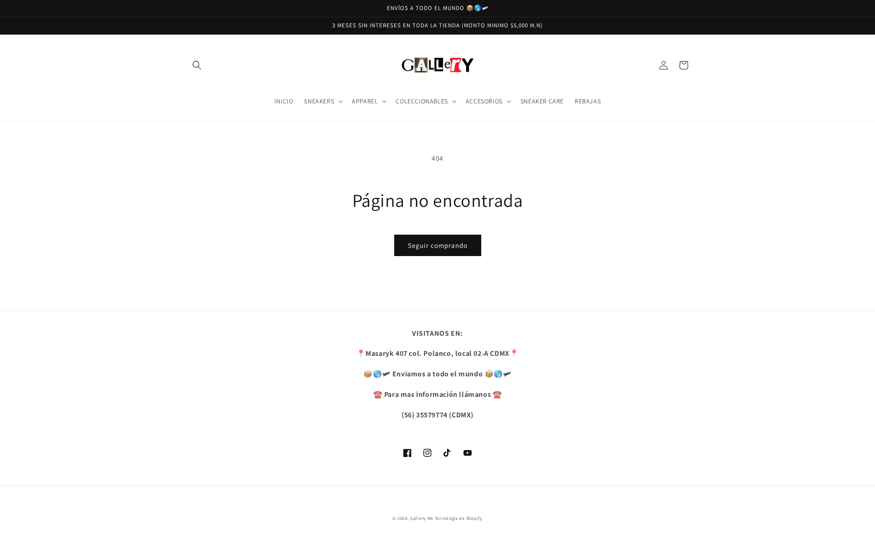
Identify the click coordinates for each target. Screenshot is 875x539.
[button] (197, 65)
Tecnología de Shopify (459, 518)
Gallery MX (421, 518)
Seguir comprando (438, 245)
